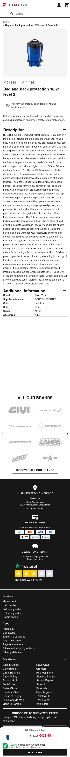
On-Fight (41, 668)
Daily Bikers (10, 668)
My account (9, 601)
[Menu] (4, 14)
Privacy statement (13, 652)
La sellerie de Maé (13, 700)
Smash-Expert (44, 680)
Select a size (35, 752)
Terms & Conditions (14, 636)
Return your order (35, 559)
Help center (9, 605)
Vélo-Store (42, 704)
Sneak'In (41, 684)
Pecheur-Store (44, 672)
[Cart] (66, 4)
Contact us (35, 498)
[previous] (2, 434)
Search (18, 14)
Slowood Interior (45, 676)
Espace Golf (10, 680)
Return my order (12, 613)
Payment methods (13, 644)
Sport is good (44, 692)
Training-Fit (42, 696)
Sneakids (41, 688)
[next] (67, 434)
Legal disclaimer (12, 640)
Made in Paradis (12, 704)
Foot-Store (9, 684)
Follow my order (12, 609)
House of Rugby (12, 696)
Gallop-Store (10, 688)
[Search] (12, 13)
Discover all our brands (35, 470)
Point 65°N (19, 82)
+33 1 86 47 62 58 (35, 508)
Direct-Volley (10, 676)
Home (6, 21)
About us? (8, 629)
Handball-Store (11, 692)
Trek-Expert (42, 700)
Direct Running (11, 672)
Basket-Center (11, 665)
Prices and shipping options (19, 648)
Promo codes (10, 617)
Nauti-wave (42, 665)
